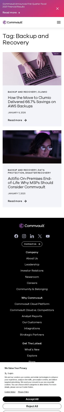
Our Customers (32, 322)
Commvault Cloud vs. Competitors (32, 310)
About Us (32, 258)
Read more (10, 12)
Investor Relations (32, 270)
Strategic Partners (32, 335)
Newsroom (32, 277)
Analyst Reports (32, 316)
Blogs (32, 362)
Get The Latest (32, 343)
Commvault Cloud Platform (32, 304)
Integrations (32, 328)
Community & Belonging (32, 289)
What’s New (32, 349)
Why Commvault (32, 298)
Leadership (32, 264)
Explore (32, 356)
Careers (32, 283)
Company (32, 252)
